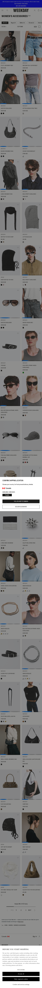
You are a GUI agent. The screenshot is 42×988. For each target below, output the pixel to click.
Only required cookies (21, 979)
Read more (21, 969)
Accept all (21, 974)
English (7, 495)
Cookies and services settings (21, 984)
